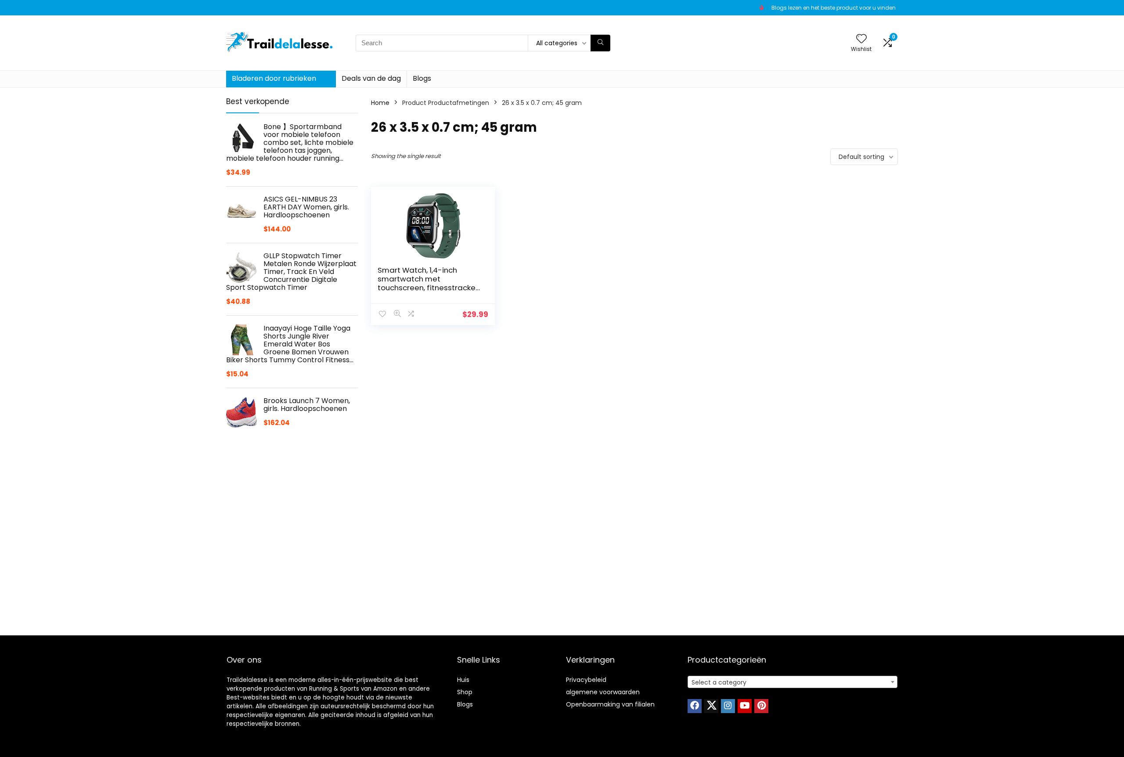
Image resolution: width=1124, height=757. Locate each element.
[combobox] (792, 682)
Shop (464, 692)
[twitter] (711, 706)
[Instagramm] (728, 706)
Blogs (422, 78)
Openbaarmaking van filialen (610, 704)
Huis (463, 679)
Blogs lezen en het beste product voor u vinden (833, 7)
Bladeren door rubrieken (274, 78)
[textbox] (792, 682)
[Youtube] (745, 706)
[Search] (600, 43)
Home (380, 102)
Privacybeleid (586, 679)
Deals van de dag (371, 78)
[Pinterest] (761, 706)
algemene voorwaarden (603, 692)
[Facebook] (695, 706)
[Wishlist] (861, 39)
